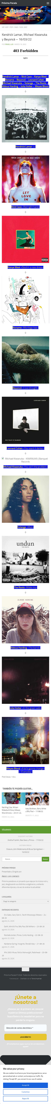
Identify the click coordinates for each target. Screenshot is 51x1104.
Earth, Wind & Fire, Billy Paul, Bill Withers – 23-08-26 (24, 926)
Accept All (25, 1085)
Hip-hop (5, 27)
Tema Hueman (37, 979)
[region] (25, 1084)
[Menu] (48, 3)
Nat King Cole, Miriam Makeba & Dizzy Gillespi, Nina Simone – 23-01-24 (11, 810)
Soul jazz (23, 27)
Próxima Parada (9, 3)
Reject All (25, 1099)
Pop (11, 27)
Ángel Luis (9, 44)
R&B (16, 27)
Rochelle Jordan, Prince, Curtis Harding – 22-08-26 (23, 935)
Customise (25, 1092)
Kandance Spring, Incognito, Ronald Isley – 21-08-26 (24, 944)
